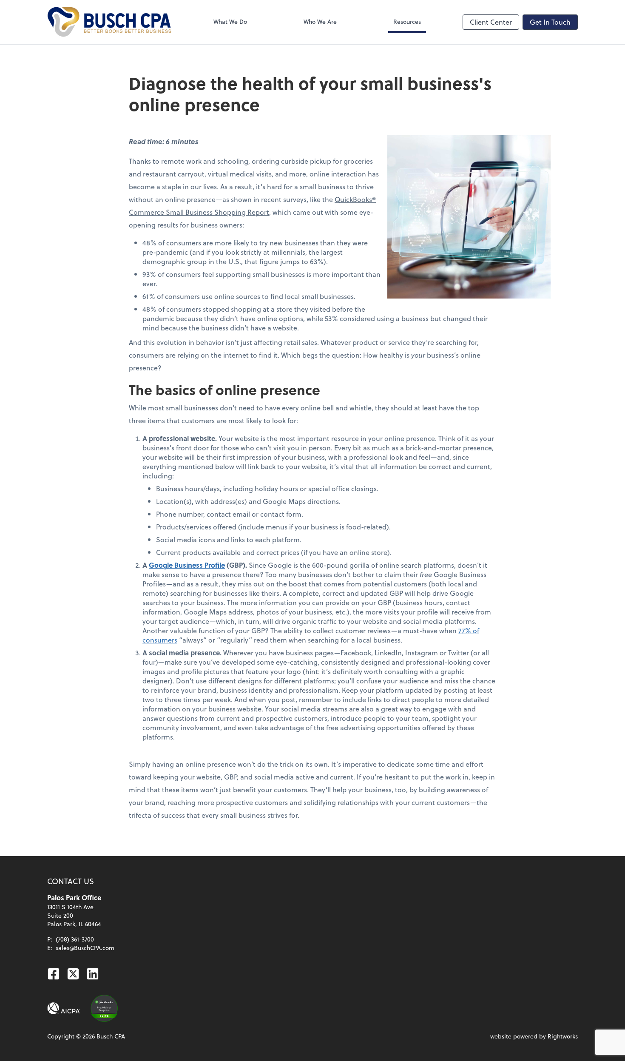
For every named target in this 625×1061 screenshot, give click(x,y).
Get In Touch (550, 22)
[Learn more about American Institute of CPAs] (63, 1008)
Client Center (491, 22)
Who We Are (320, 21)
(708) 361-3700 (75, 939)
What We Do (230, 21)
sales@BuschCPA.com (85, 947)
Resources (407, 21)
